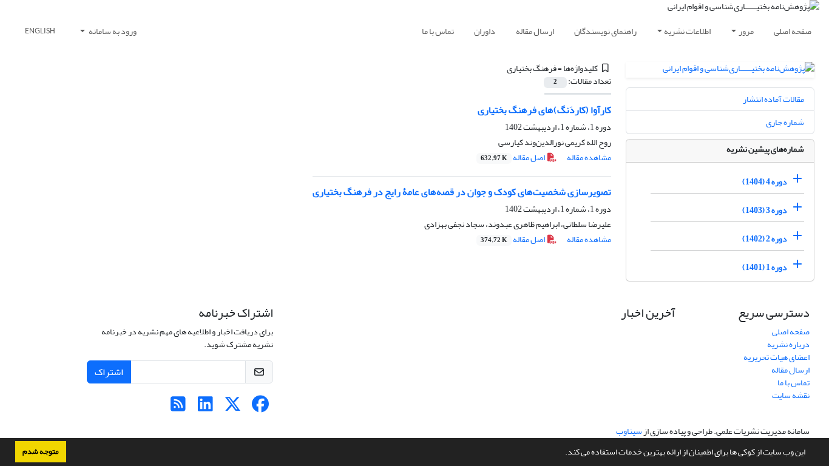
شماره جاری (785, 122)
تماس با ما (438, 31)
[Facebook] (260, 407)
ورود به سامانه (112, 31)
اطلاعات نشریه (687, 31)
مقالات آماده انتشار (773, 99)
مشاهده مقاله (589, 157)
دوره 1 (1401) (764, 267)
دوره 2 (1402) (764, 239)
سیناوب (629, 431)
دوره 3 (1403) (764, 210)
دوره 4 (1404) (764, 182)
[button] (562, 453)
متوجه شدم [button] (40, 451)
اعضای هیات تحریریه (776, 357)
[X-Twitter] (233, 407)
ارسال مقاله (535, 31)
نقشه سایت (791, 395)
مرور (746, 31)
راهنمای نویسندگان (605, 31)
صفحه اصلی (792, 31)
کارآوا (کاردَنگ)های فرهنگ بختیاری (544, 110)
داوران (484, 31)
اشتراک (109, 372)
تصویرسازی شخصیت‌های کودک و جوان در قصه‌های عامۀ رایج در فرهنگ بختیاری (462, 192)
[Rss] (178, 407)
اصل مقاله (513, 157)
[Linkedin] (205, 407)
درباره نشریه (788, 344)
